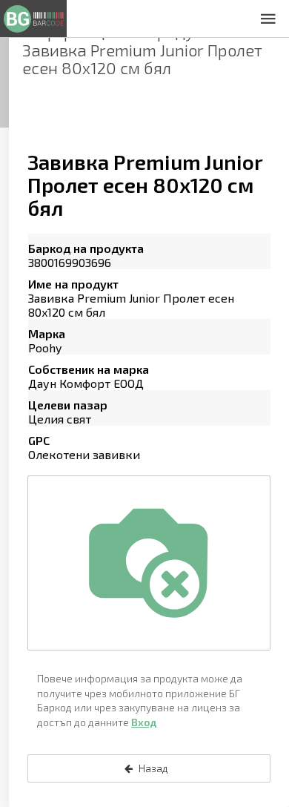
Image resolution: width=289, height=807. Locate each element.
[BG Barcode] (33, 18)
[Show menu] (268, 18)
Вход (144, 722)
